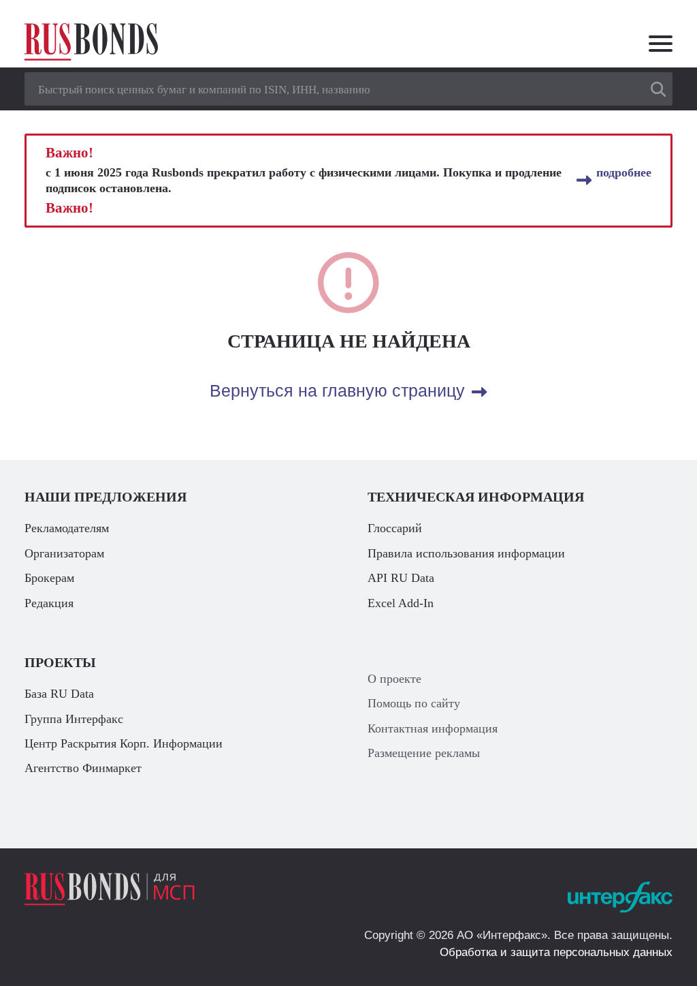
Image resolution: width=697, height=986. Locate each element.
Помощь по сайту (414, 703)
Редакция (49, 603)
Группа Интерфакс (74, 719)
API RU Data (401, 578)
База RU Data (59, 693)
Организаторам (64, 553)
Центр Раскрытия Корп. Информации (124, 743)
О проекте (394, 678)
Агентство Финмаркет (83, 768)
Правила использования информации (466, 553)
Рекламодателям (67, 528)
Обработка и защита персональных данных (556, 952)
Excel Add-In (401, 603)
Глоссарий (395, 528)
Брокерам (49, 578)
